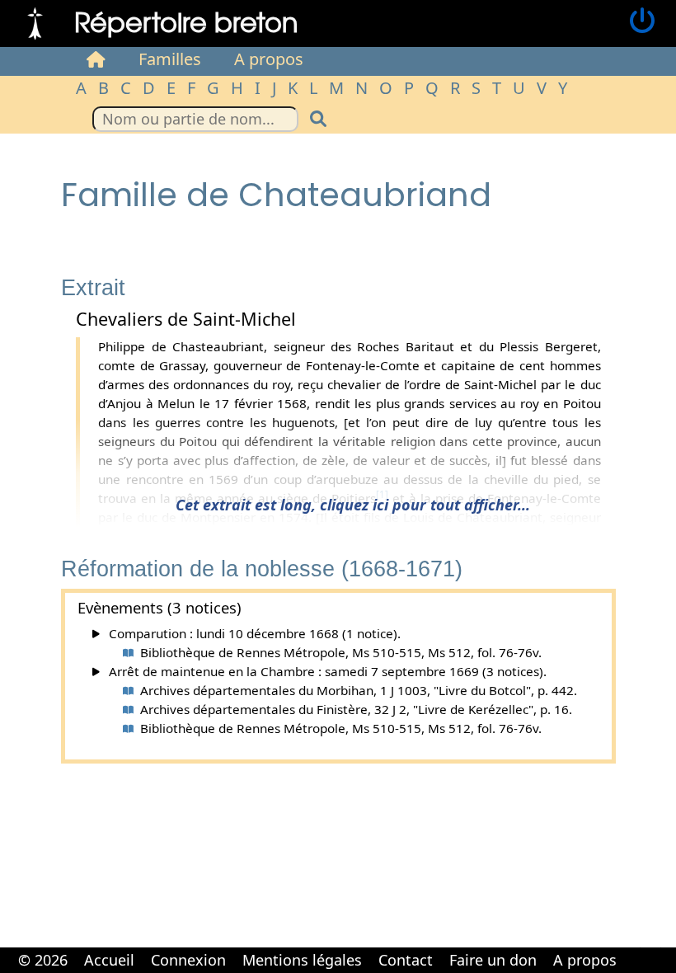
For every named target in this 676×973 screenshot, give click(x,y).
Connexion (188, 960)
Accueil (109, 960)
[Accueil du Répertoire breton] (96, 59)
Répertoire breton (186, 21)
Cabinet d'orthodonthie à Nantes (635, 948)
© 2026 (43, 960)
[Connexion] (642, 21)
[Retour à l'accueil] (35, 21)
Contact (405, 960)
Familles (169, 59)
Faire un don (493, 960)
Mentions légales (302, 960)
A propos (268, 59)
